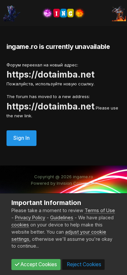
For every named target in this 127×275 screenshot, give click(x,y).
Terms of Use (100, 210)
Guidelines (61, 217)
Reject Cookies (83, 264)
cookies (20, 224)
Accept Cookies (38, 264)
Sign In (21, 138)
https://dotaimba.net (50, 74)
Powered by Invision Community (63, 183)
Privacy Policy (30, 217)
